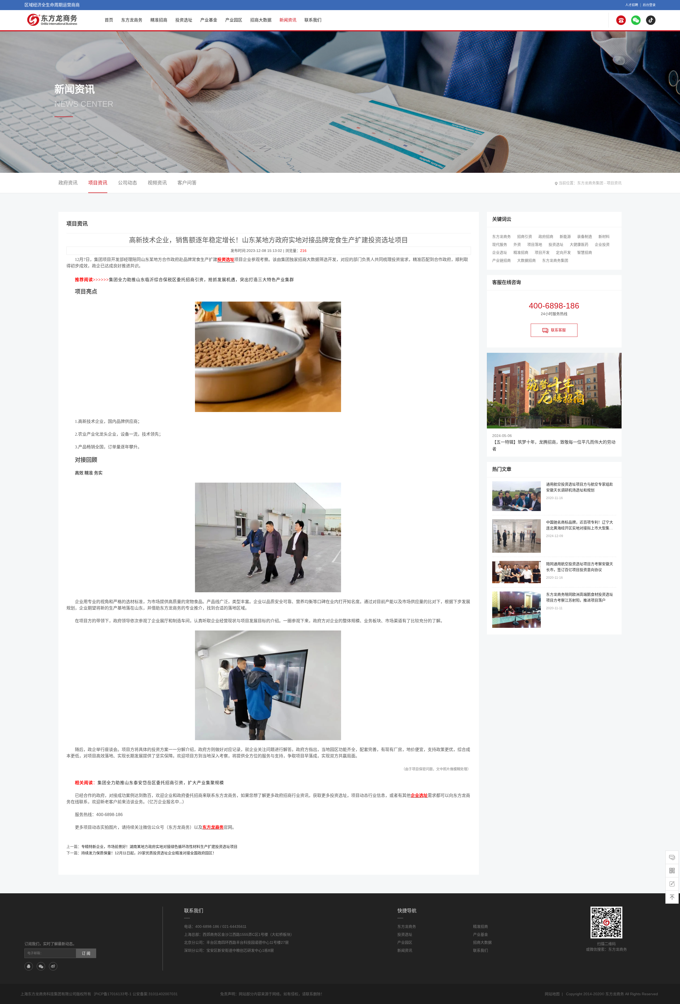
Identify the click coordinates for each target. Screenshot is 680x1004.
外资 (517, 244)
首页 (109, 20)
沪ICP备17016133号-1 (112, 994)
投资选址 (183, 20)
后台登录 (649, 5)
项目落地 (534, 244)
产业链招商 (501, 260)
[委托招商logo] (52, 19)
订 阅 (86, 953)
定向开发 (563, 252)
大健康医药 (579, 244)
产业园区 (233, 20)
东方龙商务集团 (590, 183)
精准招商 (158, 20)
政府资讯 (68, 183)
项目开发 (542, 252)
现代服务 (499, 244)
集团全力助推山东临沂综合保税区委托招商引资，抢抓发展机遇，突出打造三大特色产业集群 (201, 279)
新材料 (604, 236)
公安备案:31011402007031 (155, 994)
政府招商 (545, 236)
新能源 (565, 236)
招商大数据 (260, 20)
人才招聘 (631, 5)
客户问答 (187, 183)
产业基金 (208, 20)
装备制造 (584, 236)
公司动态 (127, 183)
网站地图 (552, 994)
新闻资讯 (287, 20)
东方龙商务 (131, 20)
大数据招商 (526, 260)
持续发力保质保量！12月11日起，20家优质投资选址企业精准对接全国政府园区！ (148, 853)
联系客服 (558, 330)
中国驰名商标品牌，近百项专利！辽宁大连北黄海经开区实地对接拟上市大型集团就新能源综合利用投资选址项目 (579, 528)
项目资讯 (614, 183)
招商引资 (524, 236)
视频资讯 (157, 183)
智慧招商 (584, 252)
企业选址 (499, 252)
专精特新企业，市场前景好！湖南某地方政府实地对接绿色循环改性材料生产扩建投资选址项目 (159, 846)
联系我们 (312, 20)
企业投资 (602, 244)
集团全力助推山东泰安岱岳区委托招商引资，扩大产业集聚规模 (160, 782)
